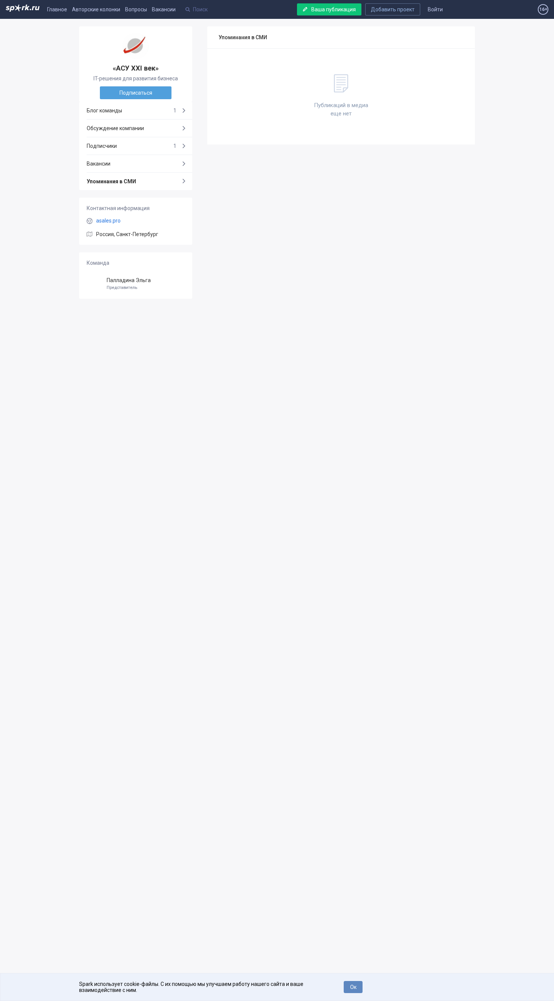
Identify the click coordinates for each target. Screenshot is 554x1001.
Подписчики (131, 146)
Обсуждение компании (115, 128)
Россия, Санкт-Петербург (127, 234)
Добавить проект (393, 9)
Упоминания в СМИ (111, 181)
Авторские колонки (96, 9)
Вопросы (136, 9)
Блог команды (131, 110)
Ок (353, 987)
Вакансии (164, 9)
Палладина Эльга (129, 283)
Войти (435, 9)
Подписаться (135, 93)
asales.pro (108, 221)
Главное (57, 9)
